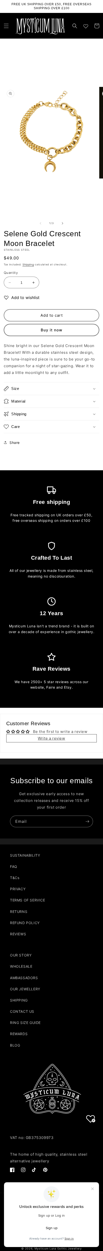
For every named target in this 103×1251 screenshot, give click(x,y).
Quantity (11, 273)
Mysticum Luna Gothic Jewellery (58, 1248)
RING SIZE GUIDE (25, 1022)
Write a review (51, 738)
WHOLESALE (21, 966)
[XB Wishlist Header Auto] (85, 25)
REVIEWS (18, 934)
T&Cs (14, 878)
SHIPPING (19, 1000)
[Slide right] (62, 223)
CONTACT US (22, 1011)
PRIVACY (18, 889)
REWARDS (19, 1034)
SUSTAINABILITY (25, 855)
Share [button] (15, 442)
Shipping (28, 264)
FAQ (13, 866)
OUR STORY (21, 955)
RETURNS (18, 911)
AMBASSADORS (24, 978)
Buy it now (51, 330)
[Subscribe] (87, 821)
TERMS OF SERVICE (27, 900)
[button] (6, 25)
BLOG (15, 1045)
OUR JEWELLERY (25, 989)
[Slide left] (40, 223)
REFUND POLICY (25, 923)
